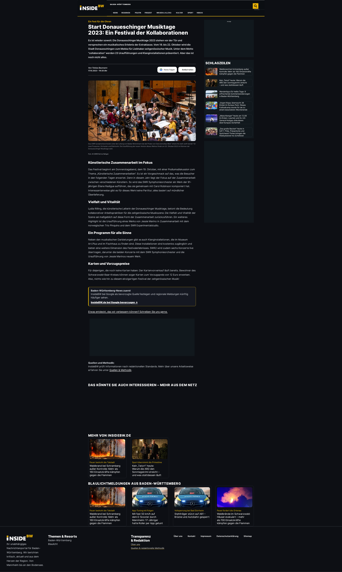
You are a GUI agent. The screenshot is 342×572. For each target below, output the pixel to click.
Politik (138, 13)
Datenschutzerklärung (227, 536)
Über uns (178, 536)
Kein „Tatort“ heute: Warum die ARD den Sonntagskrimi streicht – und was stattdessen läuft (233, 82)
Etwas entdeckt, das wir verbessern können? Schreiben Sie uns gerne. (128, 311)
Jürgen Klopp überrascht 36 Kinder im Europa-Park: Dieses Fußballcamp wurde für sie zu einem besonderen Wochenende (233, 106)
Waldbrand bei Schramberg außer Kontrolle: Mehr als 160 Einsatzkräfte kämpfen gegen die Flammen (235, 71)
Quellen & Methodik (120, 370)
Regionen (125, 13)
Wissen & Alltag (164, 13)
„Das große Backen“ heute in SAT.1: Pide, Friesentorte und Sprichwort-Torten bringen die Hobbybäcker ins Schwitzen (232, 132)
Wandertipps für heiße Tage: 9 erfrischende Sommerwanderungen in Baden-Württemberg (234, 93)
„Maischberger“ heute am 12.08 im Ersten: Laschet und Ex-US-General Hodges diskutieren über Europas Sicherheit (233, 119)
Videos (200, 13)
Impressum (206, 536)
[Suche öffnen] (255, 6)
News (115, 13)
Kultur (179, 13)
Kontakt (191, 536)
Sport (190, 13)
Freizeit (148, 13)
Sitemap (248, 536)
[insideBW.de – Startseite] (92, 8)
